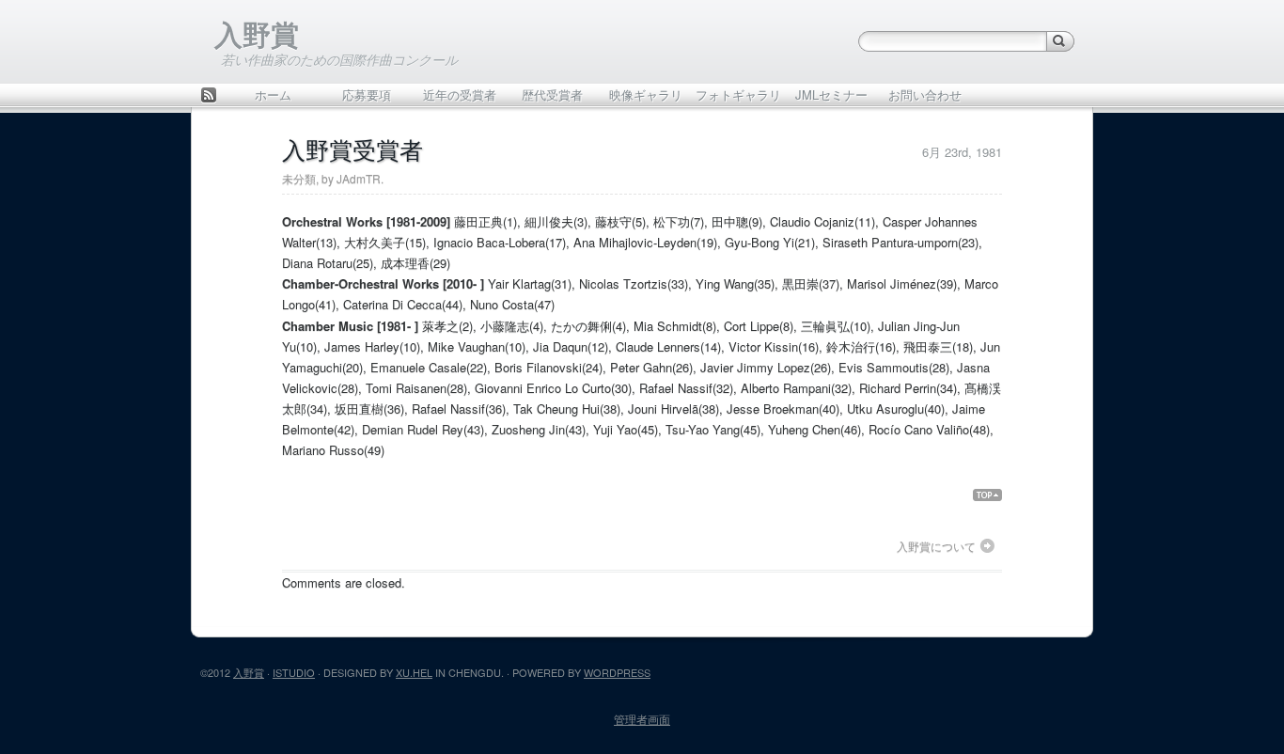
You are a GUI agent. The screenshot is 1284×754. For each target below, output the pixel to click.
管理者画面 (642, 719)
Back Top (995, 495)
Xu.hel (414, 672)
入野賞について (936, 546)
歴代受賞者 (552, 94)
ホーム (273, 94)
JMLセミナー (831, 94)
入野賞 (256, 33)
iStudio (294, 672)
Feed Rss (208, 95)
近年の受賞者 (459, 94)
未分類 (299, 178)
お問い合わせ (925, 94)
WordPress (617, 672)
